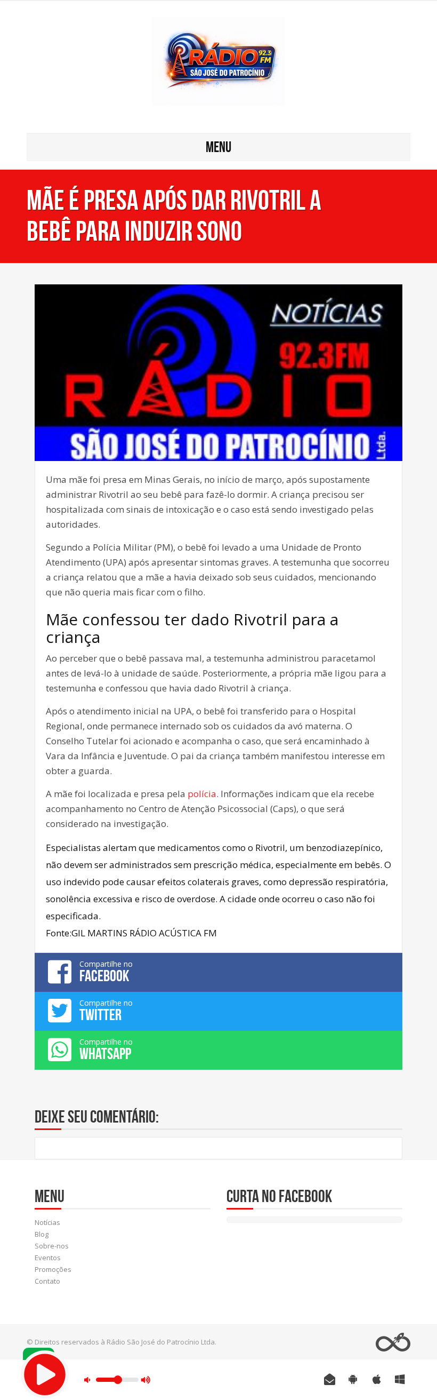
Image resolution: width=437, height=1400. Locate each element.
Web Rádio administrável (393, 1342)
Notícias (47, 1222)
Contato (47, 1281)
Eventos (48, 1257)
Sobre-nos (52, 1246)
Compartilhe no (106, 971)
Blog (41, 1234)
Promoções (53, 1269)
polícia (202, 794)
